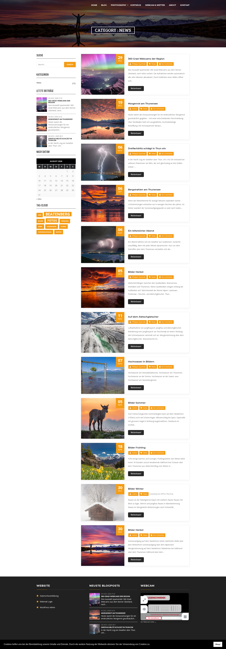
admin (134, 109)
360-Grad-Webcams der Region (146, 58)
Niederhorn (51, 226)
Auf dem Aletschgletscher (143, 316)
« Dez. (39, 199)
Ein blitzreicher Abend (141, 230)
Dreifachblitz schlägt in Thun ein (147, 148)
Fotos (52, 220)
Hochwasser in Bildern (141, 361)
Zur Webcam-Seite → (148, 622)
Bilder (40, 221)
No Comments (166, 64)
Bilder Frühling (137, 447)
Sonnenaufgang (45, 232)
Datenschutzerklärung (49, 596)
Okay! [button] (218, 644)
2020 (39, 215)
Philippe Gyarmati (138, 64)
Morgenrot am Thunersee (143, 103)
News (154, 64)
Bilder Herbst (135, 272)
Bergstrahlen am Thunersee (144, 189)
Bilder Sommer (137, 402)
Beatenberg (58, 214)
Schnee (63, 226)
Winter (58, 232)
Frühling (65, 221)
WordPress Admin (47, 607)
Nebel (40, 226)
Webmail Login (46, 601)
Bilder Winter (136, 488)
